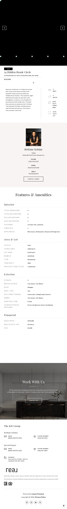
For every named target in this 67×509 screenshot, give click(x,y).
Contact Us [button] (33, 400)
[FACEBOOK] (27, 502)
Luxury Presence (38, 494)
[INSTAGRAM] (31, 502)
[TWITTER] (40, 502)
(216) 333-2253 (34, 161)
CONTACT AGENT (33, 179)
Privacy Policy (40, 497)
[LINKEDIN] (35, 502)
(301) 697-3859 (42, 450)
